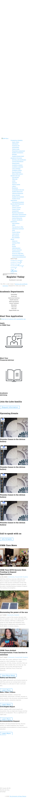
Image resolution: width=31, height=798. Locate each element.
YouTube (2, 772)
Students (25, 577)
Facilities (2, 781)
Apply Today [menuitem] (15, 142)
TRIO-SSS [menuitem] (14, 179)
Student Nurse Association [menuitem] (15, 199)
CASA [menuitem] (13, 180)
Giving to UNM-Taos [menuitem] (17, 253)
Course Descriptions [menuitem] (17, 161)
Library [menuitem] (14, 186)
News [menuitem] (13, 244)
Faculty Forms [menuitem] (16, 209)
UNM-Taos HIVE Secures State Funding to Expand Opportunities (13, 572)
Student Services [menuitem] (15, 175)
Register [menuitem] (14, 154)
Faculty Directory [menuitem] (17, 249)
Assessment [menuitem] (15, 211)
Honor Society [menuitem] (16, 195)
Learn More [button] (6, 690)
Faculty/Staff (18, 577)
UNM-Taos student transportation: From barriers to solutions (13, 652)
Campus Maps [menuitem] (16, 242)
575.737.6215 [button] (7, 539)
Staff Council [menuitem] (15, 205)
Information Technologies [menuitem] (19, 214)
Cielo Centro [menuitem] (15, 234)
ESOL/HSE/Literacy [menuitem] (17, 173)
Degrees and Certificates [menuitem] (19, 159)
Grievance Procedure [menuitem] (18, 202)
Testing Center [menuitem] (16, 184)
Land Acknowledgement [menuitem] (19, 256)
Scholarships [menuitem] (15, 147)
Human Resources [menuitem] (17, 218)
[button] (20, 266)
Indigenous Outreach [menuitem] (18, 228)
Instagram (3, 770)
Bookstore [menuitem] (15, 188)
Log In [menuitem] (12, 272)
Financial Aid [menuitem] (15, 145)
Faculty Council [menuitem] (16, 207)
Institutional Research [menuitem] (18, 255)
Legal (1, 777)
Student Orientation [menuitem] (17, 152)
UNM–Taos (3, 786)
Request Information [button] (10, 407)
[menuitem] (14, 271)
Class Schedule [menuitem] (16, 168)
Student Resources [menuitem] (17, 191)
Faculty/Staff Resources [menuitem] (17, 203)
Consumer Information (6, 784)
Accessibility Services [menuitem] (18, 189)
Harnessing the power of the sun (14, 612)
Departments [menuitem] (15, 163)
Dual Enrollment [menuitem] (16, 172)
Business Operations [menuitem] (17, 212)
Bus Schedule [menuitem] (16, 237)
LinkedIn (2, 775)
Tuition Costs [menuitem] (15, 149)
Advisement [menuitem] (15, 177)
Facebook (3, 768)
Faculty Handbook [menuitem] (17, 219)
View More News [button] (8, 675)
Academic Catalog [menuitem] (17, 165)
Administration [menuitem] (16, 248)
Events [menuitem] (14, 246)
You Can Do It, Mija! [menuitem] (17, 226)
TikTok (2, 774)
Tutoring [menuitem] (14, 182)
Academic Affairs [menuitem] (17, 170)
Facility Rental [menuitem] (16, 232)
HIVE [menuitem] (13, 230)
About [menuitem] (12, 239)
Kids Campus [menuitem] (15, 223)
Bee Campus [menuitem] (15, 235)
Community (11, 577)
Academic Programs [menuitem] (16, 158)
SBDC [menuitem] (13, 225)
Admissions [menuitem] (15, 143)
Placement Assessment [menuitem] (18, 150)
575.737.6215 (3, 794)
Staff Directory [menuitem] (16, 251)
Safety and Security (5, 783)
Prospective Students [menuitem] (16, 140)
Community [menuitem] (14, 221)
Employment (3, 779)
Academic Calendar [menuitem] (17, 166)
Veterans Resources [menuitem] (17, 193)
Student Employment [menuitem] (18, 156)
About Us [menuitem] (14, 241)
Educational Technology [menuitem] (19, 216)
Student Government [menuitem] (18, 196)
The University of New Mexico (17, 796)
